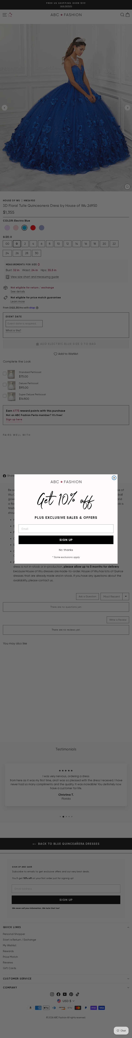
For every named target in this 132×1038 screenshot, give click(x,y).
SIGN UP (66, 540)
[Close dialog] (114, 478)
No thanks (66, 549)
